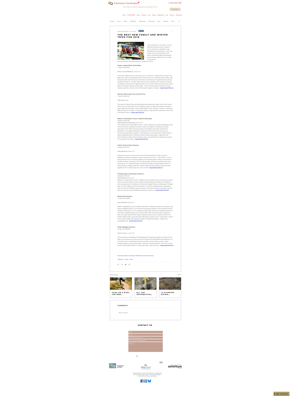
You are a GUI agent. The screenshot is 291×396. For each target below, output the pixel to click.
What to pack (142, 21)
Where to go (121, 259)
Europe (127, 259)
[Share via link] (129, 264)
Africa (158, 21)
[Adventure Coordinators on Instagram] (145, 381)
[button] (179, 21)
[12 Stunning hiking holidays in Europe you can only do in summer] (170, 283)
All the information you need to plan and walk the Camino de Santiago (144, 293)
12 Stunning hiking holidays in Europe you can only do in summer (170, 293)
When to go (151, 21)
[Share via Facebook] (118, 264)
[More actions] (173, 31)
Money (125, 21)
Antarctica (165, 21)
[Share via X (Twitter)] (122, 264)
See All (179, 274)
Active (131, 259)
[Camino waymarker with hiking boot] (145, 283)
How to (119, 21)
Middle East (133, 21)
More (172, 21)
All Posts (112, 21)
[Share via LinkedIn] (125, 264)
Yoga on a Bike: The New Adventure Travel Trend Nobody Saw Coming (121, 293)
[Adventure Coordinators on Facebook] (141, 381)
